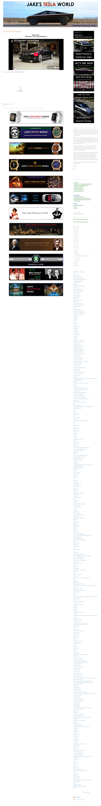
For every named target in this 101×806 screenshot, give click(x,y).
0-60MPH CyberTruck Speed (78, 271)
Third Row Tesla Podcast (78, 754)
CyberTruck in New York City (79, 353)
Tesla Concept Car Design (78, 673)
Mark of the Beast (76, 513)
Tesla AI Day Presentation (78, 659)
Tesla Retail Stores (76, 734)
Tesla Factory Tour (76, 696)
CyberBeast (75, 330)
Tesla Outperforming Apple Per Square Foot (81, 726)
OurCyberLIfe (76, 562)
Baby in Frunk (76, 293)
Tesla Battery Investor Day (78, 667)
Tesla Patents (75, 729)
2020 (76, 238)
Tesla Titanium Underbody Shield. (79, 743)
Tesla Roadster (76, 736)
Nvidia (74, 547)
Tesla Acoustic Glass (77, 657)
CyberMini (75, 336)
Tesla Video (75, 748)
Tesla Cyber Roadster (77, 676)
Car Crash (75, 308)
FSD (74, 423)
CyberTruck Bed (76, 344)
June (77, 258)
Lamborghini (75, 494)
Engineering (75, 400)
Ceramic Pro (75, 315)
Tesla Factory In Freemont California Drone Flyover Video (84, 693)
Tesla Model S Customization (78, 714)
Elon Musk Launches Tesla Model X (80, 392)
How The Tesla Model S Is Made (79, 449)
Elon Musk (75, 386)
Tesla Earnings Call (77, 690)
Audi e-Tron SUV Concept (78, 290)
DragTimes (75, 381)
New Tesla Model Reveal (78, 538)
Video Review (21, 72)
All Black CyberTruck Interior (79, 286)
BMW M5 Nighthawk (77, 303)
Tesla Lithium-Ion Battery (78, 709)
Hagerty (74, 444)
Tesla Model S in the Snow (78, 715)
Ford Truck (75, 419)
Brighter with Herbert (77, 306)
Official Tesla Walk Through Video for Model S (82, 555)
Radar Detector (76, 582)
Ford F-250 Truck (76, 417)
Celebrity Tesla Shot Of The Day (79, 312)
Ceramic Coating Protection (78, 314)
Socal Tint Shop (76, 634)
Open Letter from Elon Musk (78, 557)
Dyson (74, 384)
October (77, 254)
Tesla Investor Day (76, 706)
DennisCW (75, 377)
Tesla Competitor (76, 671)
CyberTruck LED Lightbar (78, 358)
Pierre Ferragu (76, 571)
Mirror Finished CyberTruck (78, 518)
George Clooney (76, 430)
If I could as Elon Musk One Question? (80, 455)
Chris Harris (75, 319)
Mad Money (75, 510)
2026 (76, 227)
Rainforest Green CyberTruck (78, 584)
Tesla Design (75, 685)
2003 (76, 265)
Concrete (75, 325)
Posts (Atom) (10, 104)
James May (75, 469)
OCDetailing (75, 552)
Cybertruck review (76, 366)
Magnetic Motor (76, 511)
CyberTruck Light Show (77, 359)
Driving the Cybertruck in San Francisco (80, 383)
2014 (76, 249)
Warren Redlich (76, 778)
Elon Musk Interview (77, 391)
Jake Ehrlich (78, 797)
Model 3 (75, 521)
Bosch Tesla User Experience (78, 304)
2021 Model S (76, 275)
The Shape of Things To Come (79, 753)
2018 (76, 242)
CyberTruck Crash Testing (78, 345)
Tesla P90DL (75, 728)
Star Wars (75, 645)
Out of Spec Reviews (77, 563)
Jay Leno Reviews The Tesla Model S (12, 31)
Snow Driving (76, 629)
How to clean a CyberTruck (78, 450)
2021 (76, 236)
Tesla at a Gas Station (77, 663)
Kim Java (75, 491)
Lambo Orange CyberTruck (78, 493)
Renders (74, 593)
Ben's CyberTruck (76, 297)
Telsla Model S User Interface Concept (80, 654)
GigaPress (75, 434)
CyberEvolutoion (76, 334)
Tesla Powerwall (76, 731)
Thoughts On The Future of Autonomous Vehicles (82, 756)
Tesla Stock (75, 742)
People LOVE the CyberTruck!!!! (79, 569)
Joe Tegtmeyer (76, 483)
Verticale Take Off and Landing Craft (80, 770)
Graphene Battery (76, 442)
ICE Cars (75, 453)
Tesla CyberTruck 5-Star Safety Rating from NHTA (82, 681)
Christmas (75, 320)
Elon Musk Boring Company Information (81, 389)
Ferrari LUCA (75, 412)
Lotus (74, 508)
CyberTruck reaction (77, 364)
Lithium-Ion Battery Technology (79, 504)
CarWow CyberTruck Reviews (79, 311)
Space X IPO (75, 640)
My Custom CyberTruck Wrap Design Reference (82, 535)
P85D (74, 565)
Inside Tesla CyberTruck (77, 460)
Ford (74, 416)
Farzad (74, 409)
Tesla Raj (75, 732)
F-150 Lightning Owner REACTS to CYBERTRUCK (83, 406)
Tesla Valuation (76, 745)
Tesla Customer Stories (77, 674)
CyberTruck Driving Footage (78, 350)
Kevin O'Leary (76, 486)
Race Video (75, 580)
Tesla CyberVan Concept (78, 684)
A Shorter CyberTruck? (77, 281)
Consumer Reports (76, 326)
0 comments (21, 71)
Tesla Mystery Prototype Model (79, 720)
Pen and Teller (76, 568)
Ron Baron (75, 609)
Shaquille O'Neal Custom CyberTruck (80, 624)
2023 (76, 233)
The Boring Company (77, 751)
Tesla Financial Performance (78, 699)
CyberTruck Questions (77, 362)
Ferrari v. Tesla (76, 414)
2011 (76, 262)
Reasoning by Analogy (77, 588)
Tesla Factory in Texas (77, 695)
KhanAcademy (76, 489)
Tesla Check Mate (76, 668)
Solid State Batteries (77, 637)
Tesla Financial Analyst (77, 698)
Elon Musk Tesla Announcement (79, 397)
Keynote (75, 488)
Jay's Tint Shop (76, 474)
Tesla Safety (75, 737)
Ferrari (74, 411)
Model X (75, 527)
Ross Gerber (75, 610)
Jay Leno (8, 72)
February (77, 260)
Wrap (74, 783)
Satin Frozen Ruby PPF (77, 619)
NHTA (74, 541)
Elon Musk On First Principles (79, 395)
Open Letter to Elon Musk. (78, 558)
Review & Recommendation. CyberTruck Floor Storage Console (85, 596)
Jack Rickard (75, 463)
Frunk (74, 422)
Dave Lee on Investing (77, 373)
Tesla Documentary (77, 689)
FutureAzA (75, 427)
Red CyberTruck (76, 591)
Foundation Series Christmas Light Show (81, 420)
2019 (76, 240)
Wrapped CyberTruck (77, 784)
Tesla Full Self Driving (77, 701)
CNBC (74, 322)
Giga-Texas (75, 433)
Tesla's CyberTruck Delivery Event (79, 750)
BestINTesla (75, 298)
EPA (74, 403)
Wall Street (75, 775)
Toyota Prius (75, 762)
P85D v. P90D (76, 566)
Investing (75, 461)
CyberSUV (75, 337)
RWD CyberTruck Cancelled (78, 612)
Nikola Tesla (75, 544)
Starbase (75, 646)
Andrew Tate (75, 287)
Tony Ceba (75, 759)
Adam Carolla (76, 282)
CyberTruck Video (76, 369)
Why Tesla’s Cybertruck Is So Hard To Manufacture (82, 780)
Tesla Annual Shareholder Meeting (79, 660)
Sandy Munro (76, 618)
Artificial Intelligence (77, 289)
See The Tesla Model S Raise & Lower (80, 623)
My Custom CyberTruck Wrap (79, 533)
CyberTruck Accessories (77, 342)
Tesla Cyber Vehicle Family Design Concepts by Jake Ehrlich (84, 678)
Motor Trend (75, 530)
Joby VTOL (75, 480)
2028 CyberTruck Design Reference (80, 279)
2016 (76, 245)
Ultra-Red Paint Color (77, 769)
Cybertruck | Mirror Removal (78, 340)
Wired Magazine (76, 781)
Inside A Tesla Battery (77, 458)
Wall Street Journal (76, 776)
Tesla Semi (75, 739)
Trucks (74, 764)
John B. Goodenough (77, 485)
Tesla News (75, 722)
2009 (76, 264)
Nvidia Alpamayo (76, 549)
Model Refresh (76, 522)
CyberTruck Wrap (76, 370)
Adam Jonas (75, 284)
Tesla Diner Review (77, 687)
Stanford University (77, 643)
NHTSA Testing (76, 543)
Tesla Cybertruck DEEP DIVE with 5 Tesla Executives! (83, 682)
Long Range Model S (77, 507)
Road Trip (75, 606)
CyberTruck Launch (77, 356)
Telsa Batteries (76, 652)
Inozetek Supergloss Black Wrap (79, 456)
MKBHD (75, 519)
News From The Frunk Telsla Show (79, 540)
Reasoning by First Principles (78, 590)
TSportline (75, 765)
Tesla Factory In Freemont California (80, 692)
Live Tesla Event (76, 505)
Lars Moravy (75, 496)
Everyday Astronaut (77, 405)
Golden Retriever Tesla (77, 439)
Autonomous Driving (77, 292)
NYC (74, 551)
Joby (74, 478)
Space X (74, 638)
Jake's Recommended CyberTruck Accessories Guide (83, 464)
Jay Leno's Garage (76, 472)
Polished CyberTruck (77, 574)
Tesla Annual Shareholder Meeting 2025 (80, 662)
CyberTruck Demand (77, 347)
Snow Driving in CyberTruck (78, 630)
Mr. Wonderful (76, 532)
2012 (76, 252)
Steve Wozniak (76, 648)
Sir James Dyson (76, 626)
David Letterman (76, 375)
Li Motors (75, 502)
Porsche (74, 576)
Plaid (74, 573)
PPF (74, 579)
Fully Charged (76, 425)
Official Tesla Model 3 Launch (79, 554)
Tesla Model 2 (76, 711)
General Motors (76, 428)
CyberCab (75, 331)
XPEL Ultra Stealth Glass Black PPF (80, 786)
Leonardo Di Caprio (77, 497)
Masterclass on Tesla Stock (78, 515)
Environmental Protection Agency (79, 401)
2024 (76, 231)
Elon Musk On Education (78, 394)
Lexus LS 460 (76, 500)
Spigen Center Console (77, 641)
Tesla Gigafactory (76, 704)
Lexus (74, 499)
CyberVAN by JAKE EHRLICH (79, 372)
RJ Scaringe (75, 602)
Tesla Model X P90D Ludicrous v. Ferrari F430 (82, 717)
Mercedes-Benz (76, 516)
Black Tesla (75, 301)
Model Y (75, 529)
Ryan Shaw (75, 613)
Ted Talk (75, 649)
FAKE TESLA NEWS (77, 408)
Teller (74, 651)
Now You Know (76, 546)
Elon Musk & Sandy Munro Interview (80, 387)
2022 (76, 234)
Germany (75, 431)
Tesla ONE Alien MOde (77, 725)
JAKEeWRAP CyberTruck (78, 467)
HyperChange (76, 452)
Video (74, 772)
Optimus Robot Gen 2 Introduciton (79, 560)
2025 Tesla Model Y (77, 276)
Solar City (75, 635)
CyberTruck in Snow (77, 355)
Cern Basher (75, 317)
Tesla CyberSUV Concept (78, 679)
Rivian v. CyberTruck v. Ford (78, 601)
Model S (75, 524)
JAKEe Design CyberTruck (78, 466)
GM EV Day (75, 438)
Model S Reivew (14, 72)
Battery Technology (77, 295)
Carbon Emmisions (77, 309)
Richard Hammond (76, 598)
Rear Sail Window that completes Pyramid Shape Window (84, 585)
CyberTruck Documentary (78, 348)
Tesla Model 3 (76, 712)
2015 (76, 247)
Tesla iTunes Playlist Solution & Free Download (82, 707)
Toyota (74, 761)
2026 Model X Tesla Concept (78, 278)
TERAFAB (75, 656)
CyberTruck (75, 339)
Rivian (74, 599)
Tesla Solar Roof (76, 740)
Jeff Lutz (75, 475)
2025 (76, 229)
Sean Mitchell (76, 621)
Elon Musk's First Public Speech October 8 (81, 398)
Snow (74, 627)
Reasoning (75, 587)
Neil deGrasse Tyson (77, 537)
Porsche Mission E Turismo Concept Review (81, 577)
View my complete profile (79, 799)
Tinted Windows (76, 758)
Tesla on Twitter (76, 723)
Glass (74, 436)
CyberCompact (76, 333)
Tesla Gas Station (76, 703)
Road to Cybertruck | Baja (78, 604)
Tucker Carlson (76, 767)
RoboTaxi (75, 607)
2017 (76, 243)
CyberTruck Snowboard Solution (79, 367)
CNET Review (76, 323)
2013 (76, 251)
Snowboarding (76, 632)
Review (74, 595)
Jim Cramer (75, 477)
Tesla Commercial (76, 670)
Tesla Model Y (76, 718)
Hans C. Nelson (76, 445)
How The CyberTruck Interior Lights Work (81, 447)
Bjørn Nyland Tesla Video (78, 300)
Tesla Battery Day (76, 665)
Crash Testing (76, 328)
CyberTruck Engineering (78, 351)
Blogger (88, 792)
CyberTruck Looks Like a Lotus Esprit (80, 361)
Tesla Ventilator (76, 747)
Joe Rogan (75, 482)
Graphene (75, 441)
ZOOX (74, 787)
